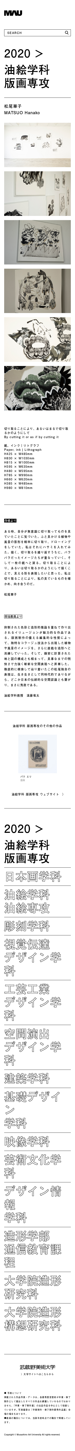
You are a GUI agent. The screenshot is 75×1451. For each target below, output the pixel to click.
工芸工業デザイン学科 (33, 1002)
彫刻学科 (27, 925)
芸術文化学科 (33, 1166)
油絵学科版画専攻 (27, 76)
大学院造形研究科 (33, 1287)
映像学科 (27, 1141)
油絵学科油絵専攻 (27, 901)
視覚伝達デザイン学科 (33, 957)
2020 (17, 52)
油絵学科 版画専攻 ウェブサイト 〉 (39, 794)
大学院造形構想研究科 (33, 1318)
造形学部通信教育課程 (33, 1249)
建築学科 (27, 1078)
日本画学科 (33, 876)
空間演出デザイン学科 (33, 1047)
